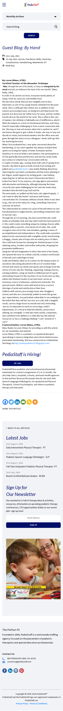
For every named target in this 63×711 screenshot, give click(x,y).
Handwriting (25, 62)
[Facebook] (5, 402)
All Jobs (17, 363)
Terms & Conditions (38, 703)
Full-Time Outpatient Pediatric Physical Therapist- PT (31, 466)
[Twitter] (11, 402)
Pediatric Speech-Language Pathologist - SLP (28, 457)
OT (45, 62)
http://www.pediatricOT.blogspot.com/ (32, 343)
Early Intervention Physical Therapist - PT (26, 447)
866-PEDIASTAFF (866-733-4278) (21, 658)
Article (21, 59)
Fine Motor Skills (33, 59)
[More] (35, 402)
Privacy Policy (22, 703)
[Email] (23, 402)
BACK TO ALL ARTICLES (19, 428)
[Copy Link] (29, 402)
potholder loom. (20, 169)
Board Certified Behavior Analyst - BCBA (25, 476)
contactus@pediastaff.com (19, 661)
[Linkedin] (17, 402)
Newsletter (38, 62)
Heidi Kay (10, 65)
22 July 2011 (11, 59)
